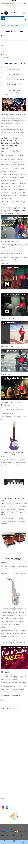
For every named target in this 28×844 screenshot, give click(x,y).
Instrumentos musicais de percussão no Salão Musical (14, 559)
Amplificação (4, 38)
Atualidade (3, 35)
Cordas (2, 45)
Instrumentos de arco (5, 42)
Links (4, 722)
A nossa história (6, 791)
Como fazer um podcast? (14, 69)
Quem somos (6, 789)
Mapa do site (6, 787)
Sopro (2, 54)
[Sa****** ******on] (1, 67)
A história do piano (7, 793)
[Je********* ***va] (1, 82)
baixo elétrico (4, 697)
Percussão (3, 48)
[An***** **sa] (1, 77)
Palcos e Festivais (5, 57)
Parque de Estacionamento (9, 728)
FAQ (4, 720)
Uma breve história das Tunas (15, 84)
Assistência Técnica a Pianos (9, 732)
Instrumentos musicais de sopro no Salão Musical (14, 609)
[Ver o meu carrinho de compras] (25, 19)
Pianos (2, 51)
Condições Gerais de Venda (9, 726)
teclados (17, 695)
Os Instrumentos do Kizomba (11, 143)
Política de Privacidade (8, 724)
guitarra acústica (22, 695)
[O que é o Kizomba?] (14, 104)
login (4, 708)
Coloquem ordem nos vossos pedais (16, 79)
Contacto (5, 785)
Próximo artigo (23, 700)
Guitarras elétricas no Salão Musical (14, 453)
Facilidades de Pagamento (9, 730)
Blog (4, 795)
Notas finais (5, 148)
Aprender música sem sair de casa (16, 74)
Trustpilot (3, 798)
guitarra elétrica (6, 695)
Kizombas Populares (8, 140)
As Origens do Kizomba (10, 138)
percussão (13, 695)
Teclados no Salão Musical (14, 498)
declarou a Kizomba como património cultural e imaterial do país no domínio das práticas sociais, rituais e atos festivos (14, 212)
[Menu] (2, 13)
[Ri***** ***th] (1, 72)
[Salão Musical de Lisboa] (6, 13)
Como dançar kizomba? (9, 146)
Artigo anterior (4, 700)
